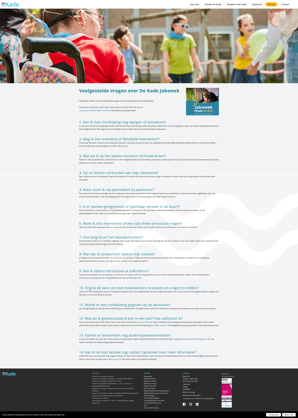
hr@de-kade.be (160, 325)
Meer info (288, 414)
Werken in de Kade (236, 4)
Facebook (189, 339)
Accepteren (273, 414)
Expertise (257, 4)
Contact (285, 4)
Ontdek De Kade (213, 4)
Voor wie (194, 4)
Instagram (202, 339)
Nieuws (271, 4)
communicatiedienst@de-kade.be (94, 110)
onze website (146, 322)
